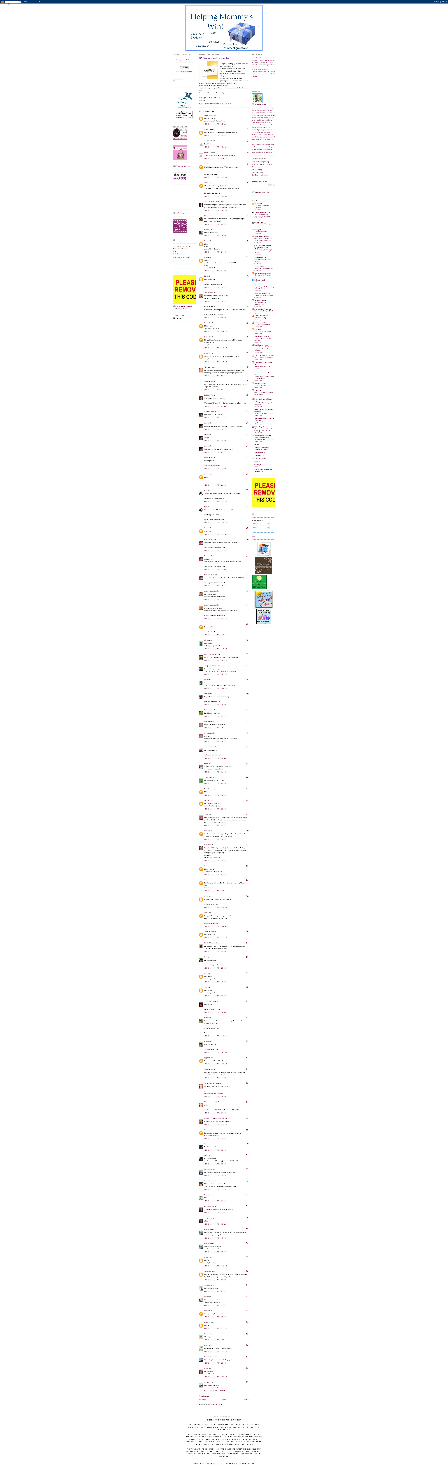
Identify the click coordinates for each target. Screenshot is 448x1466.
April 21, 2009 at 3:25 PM (215, 968)
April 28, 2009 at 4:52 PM (215, 1252)
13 (247, 292)
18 (247, 367)
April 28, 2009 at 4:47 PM (215, 1238)
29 (247, 527)
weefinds (257, 461)
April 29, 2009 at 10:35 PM (215, 1328)
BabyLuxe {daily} (260, 280)
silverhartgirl (260, 104)
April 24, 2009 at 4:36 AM (215, 1201)
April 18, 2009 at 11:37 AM (215, 418)
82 (247, 1296)
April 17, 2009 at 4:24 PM (215, 252)
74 (247, 1194)
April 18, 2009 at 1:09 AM (215, 376)
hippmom (207, 1058)
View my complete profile (262, 152)
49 (247, 814)
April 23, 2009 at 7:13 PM (215, 1175)
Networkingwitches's (261, 427)
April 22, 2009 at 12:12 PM (215, 1064)
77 (247, 1229)
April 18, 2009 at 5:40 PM (215, 429)
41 (247, 709)
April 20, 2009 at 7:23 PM (215, 809)
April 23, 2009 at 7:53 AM (215, 1138)
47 (247, 788)
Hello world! (258, 282)
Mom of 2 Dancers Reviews (263, 273)
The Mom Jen (208, 411)
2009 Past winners (257, 172)
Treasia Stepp (208, 1169)
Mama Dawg (208, 777)
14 (247, 306)
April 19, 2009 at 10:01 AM (215, 600)
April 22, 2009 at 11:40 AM (215, 1036)
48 (247, 800)
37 (247, 654)
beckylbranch (208, 931)
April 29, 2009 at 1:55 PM (215, 1280)
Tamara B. (207, 800)
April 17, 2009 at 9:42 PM (215, 301)
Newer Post (202, 1400)
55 (247, 912)
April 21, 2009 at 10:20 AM (215, 926)
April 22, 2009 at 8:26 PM (215, 1097)
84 (247, 1322)
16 (247, 336)
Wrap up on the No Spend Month (263, 311)
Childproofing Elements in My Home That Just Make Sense (263, 239)
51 (247, 844)
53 (247, 879)
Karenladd (207, 1229)
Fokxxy (206, 957)
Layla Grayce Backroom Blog (264, 287)
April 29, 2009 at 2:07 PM (215, 1291)
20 (247, 395)
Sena (205, 866)
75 (247, 1206)
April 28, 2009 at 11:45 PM (215, 1266)
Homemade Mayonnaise (261, 231)
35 (247, 623)
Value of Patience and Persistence (263, 295)
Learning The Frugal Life (262, 309)
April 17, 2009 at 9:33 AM (215, 135)
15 (247, 322)
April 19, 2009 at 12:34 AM (215, 534)
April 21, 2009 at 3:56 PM (215, 996)
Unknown (207, 831)
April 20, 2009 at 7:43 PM (215, 825)
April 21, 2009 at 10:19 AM (215, 907)
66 (247, 1083)
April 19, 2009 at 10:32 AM (215, 635)
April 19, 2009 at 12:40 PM (215, 649)
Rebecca (207, 1257)
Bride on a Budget (260, 458)
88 (247, 1368)
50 (247, 830)
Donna (206, 1368)
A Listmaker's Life (260, 322)
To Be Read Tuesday (260, 318)
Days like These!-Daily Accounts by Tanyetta (261, 448)
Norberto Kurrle (209, 1357)
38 (247, 665)
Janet (206, 490)
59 (247, 973)
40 (247, 693)
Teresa (206, 880)
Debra (206, 528)
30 (247, 539)
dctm (205, 624)
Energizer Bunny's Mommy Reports (263, 400)
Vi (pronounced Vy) (210, 1083)
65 (247, 1069)
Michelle (207, 845)
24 (247, 445)
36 (247, 640)
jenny (206, 423)
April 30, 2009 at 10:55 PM (215, 1377)
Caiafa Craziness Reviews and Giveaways (264, 419)
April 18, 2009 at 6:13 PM (215, 468)
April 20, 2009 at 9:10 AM (215, 758)
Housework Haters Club (262, 293)
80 (247, 1271)
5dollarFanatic (208, 292)
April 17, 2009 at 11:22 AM (215, 196)
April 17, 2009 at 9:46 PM (215, 317)
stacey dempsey (209, 1206)
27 (247, 490)
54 (247, 896)
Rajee (206, 1297)
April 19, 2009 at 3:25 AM (215, 550)
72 (247, 1169)
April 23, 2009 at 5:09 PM (215, 1164)
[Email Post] (229, 103)
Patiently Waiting (260, 383)
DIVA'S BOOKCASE (261, 316)
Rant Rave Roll (259, 455)
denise (206, 474)
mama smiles (258, 203)
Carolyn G (207, 129)
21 (247, 411)
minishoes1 (207, 1271)
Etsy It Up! (257, 329)
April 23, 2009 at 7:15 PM (215, 1189)
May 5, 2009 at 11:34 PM (214, 1391)
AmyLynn (207, 1285)
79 (247, 1257)
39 (247, 679)
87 (247, 1356)
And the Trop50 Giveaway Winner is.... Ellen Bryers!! (264, 377)
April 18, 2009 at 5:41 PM (215, 452)
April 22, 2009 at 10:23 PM (215, 1124)
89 (247, 1382)
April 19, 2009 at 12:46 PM (215, 688)
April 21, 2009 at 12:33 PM (215, 938)
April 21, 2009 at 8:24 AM (215, 860)
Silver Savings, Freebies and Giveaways (263, 410)
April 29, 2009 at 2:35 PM (215, 1305)
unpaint (256, 444)
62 (247, 1017)
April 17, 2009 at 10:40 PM (215, 348)
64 (247, 1057)
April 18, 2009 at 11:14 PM (215, 522)
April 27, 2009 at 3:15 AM (215, 1212)
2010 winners (256, 167)
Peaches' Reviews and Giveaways (261, 374)
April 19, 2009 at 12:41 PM (215, 660)
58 (247, 956)
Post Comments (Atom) (215, 1404)
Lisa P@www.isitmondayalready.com (216, 1118)
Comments (258, 528)
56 (247, 931)
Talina (206, 1144)
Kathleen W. (208, 395)
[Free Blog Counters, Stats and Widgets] (253, 514)
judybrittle (207, 721)
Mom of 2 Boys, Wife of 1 (262, 435)
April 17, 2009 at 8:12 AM (215, 124)
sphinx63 (207, 229)
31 (247, 555)
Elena (206, 241)
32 (247, 574)
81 (247, 1285)
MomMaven (208, 789)
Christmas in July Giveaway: (262, 275)
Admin (206, 164)
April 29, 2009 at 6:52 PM (215, 1317)
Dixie (206, 640)
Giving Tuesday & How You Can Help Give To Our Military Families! (263, 348)
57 (247, 942)
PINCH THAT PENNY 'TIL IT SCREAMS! (263, 471)
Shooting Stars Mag (260, 300)
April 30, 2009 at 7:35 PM (215, 1363)
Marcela (206, 1195)
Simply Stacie (258, 229)
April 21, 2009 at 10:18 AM (215, 891)
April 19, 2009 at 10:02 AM (215, 618)
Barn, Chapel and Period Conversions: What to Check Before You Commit (262, 216)
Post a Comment (204, 1396)
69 (247, 1129)
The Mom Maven (260, 223)
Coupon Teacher (259, 452)
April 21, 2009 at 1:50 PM (215, 951)
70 (247, 1143)
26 (247, 473)
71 (247, 1155)
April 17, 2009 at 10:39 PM (215, 331)
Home (224, 1400)
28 (247, 506)
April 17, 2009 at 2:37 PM (215, 224)
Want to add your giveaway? (261, 162)
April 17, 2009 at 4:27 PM (215, 271)
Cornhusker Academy (261, 336)
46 (247, 777)
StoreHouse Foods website (260, 175)
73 (247, 1180)
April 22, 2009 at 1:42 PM (215, 1078)
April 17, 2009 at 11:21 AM (215, 177)
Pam (205, 276)
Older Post (245, 1400)
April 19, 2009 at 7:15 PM (215, 705)
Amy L (206, 215)
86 (247, 1345)
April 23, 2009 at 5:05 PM (215, 1150)
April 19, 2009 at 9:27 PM (215, 716)
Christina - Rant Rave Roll (212, 201)
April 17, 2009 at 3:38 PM (215, 236)
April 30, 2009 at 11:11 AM (215, 1351)
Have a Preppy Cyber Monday (262, 331)
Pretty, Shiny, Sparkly (261, 236)
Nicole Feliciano (209, 943)
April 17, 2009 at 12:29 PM (215, 210)
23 (247, 434)
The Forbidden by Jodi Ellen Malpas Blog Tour (262, 303)
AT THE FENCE (260, 266)
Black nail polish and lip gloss (264, 355)
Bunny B (207, 323)
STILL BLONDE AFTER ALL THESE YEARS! (262, 246)
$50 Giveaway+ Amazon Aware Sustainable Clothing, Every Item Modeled (263, 251)
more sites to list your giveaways (262, 164)
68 (247, 1118)
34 (247, 604)
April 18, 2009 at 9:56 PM (215, 485)
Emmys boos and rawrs (262, 212)
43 (247, 732)
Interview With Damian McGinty (263, 268)
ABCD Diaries (208, 115)
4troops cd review (259, 422)
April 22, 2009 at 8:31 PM (215, 1113)
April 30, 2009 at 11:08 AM (215, 1340)
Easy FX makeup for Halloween (263, 357)
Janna (206, 1017)
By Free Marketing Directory (182, 257)
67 (247, 1101)
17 (247, 353)
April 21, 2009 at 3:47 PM (215, 982)
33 (247, 590)
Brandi (206, 1334)
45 (247, 763)
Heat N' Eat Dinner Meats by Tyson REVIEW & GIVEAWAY (264, 438)
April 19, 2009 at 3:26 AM (215, 586)
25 (247, 457)
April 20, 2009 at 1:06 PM (215, 772)
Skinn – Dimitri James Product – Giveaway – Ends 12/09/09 (263, 430)
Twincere (207, 1382)
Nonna (206, 814)
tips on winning (257, 170)
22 (247, 422)
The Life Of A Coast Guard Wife (263, 363)
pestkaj (206, 693)
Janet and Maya (209, 539)
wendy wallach (209, 747)
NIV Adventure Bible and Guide (263, 225)
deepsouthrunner (209, 591)
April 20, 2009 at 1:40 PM (215, 783)
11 (247, 257)
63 (247, 1041)
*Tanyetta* (207, 367)
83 (247, 1310)
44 (247, 746)
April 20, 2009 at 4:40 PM (215, 795)
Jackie (206, 763)
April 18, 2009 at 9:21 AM (215, 406)
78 (247, 1243)
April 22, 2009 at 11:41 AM (215, 1052)
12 (247, 275)
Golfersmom (208, 710)
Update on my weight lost (261, 385)
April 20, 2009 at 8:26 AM (215, 728)
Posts (256, 524)
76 (247, 1217)
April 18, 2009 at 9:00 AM (215, 390)
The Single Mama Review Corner (262, 466)
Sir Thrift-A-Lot (209, 1001)
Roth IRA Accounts (260, 289)
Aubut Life (257, 390)
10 (247, 240)
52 (247, 865)
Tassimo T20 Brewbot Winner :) (263, 413)
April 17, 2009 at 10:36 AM (215, 147)
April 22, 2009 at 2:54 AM (215, 1012)
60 (247, 987)
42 (247, 721)
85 (247, 1333)
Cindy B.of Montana (210, 654)
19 (247, 381)
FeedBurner (188, 71)
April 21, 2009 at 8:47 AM (215, 874)
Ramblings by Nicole (261, 345)
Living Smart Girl (260, 257)
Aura (205, 973)
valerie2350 (208, 141)
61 (247, 1001)
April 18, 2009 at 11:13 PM (215, 501)
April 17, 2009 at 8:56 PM (215, 287)
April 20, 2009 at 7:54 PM (215, 839)
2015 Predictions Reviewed (262, 324)
